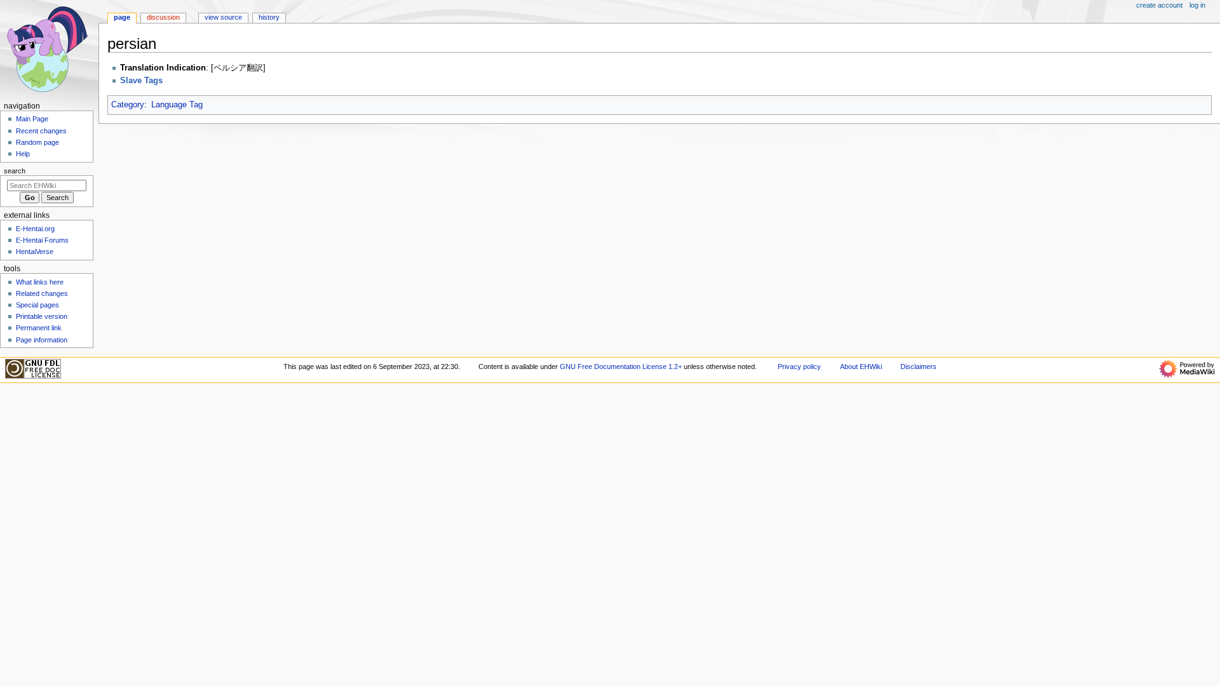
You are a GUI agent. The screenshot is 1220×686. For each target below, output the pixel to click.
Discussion (163, 17)
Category (127, 104)
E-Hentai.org (35, 228)
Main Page (32, 119)
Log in (1197, 5)
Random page (37, 142)
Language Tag (177, 104)
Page (122, 17)
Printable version (41, 316)
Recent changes (41, 131)
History (269, 17)
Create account (1159, 5)
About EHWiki (861, 366)
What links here (40, 282)
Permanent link (39, 328)
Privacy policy (799, 366)
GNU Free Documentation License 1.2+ (621, 366)
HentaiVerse (34, 251)
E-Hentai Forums (42, 240)
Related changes (42, 293)
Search (14, 171)
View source (223, 17)
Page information (41, 340)
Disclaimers (918, 366)
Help (23, 154)
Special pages (37, 305)
